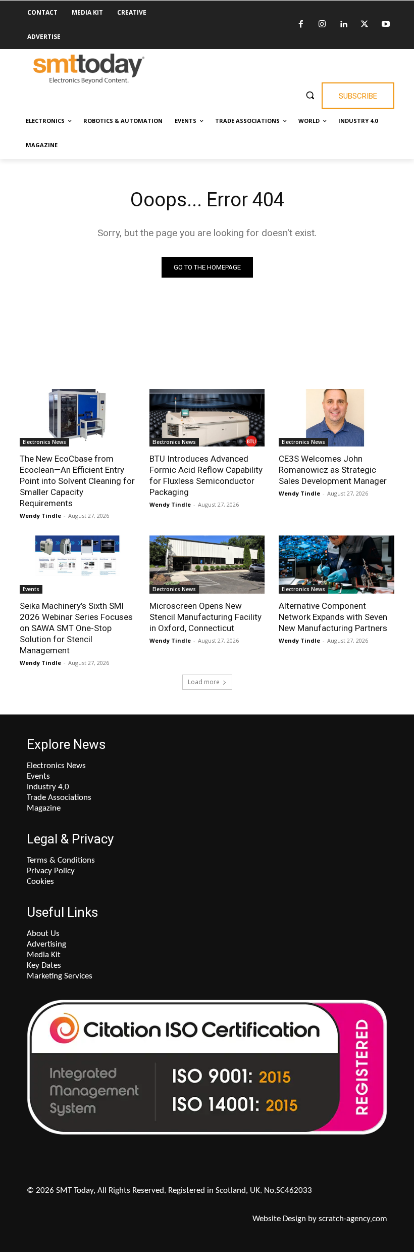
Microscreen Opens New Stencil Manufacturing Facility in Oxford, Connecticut (205, 617)
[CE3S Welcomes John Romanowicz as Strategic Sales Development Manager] (336, 417)
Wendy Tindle (40, 515)
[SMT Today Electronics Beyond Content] (88, 69)
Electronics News (44, 441)
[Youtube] (386, 25)
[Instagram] (322, 25)
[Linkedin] (343, 25)
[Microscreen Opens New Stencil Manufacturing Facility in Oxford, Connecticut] (207, 564)
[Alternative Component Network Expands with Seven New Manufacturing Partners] (336, 564)
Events (31, 589)
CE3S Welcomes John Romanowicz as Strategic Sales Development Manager (333, 470)
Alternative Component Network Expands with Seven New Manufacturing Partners (333, 617)
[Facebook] (301, 25)
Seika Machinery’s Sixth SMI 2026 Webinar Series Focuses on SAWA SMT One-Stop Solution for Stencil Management (76, 628)
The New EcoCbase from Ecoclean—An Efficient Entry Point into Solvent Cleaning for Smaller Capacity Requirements (77, 481)
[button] (310, 95)
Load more (204, 682)
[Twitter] (364, 25)
